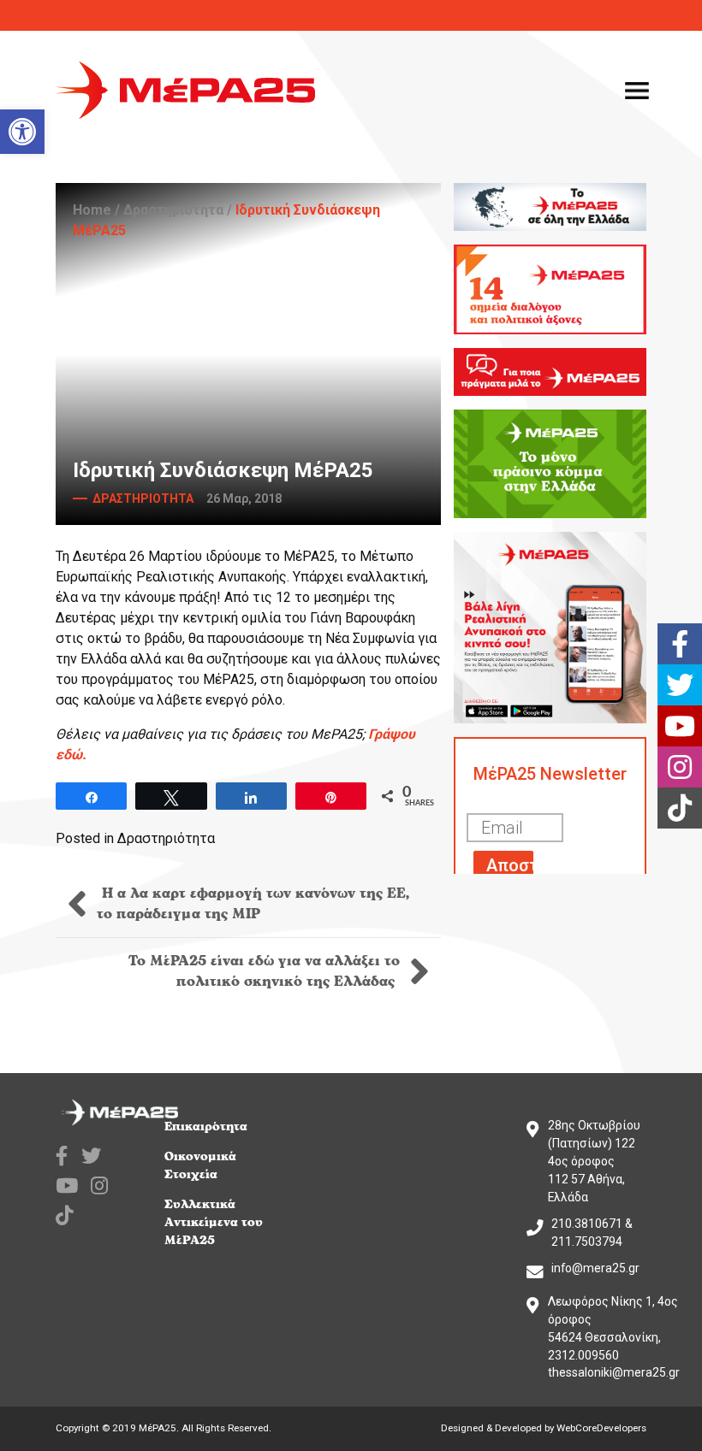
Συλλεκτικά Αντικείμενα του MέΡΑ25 (213, 1222)
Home (92, 210)
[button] (22, 131)
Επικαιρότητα (205, 1126)
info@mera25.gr (595, 1268)
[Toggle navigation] (637, 90)
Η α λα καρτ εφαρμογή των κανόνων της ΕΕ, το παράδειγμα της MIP (253, 903)
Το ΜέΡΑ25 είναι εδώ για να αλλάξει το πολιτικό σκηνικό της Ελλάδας (264, 971)
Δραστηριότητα (173, 210)
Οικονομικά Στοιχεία (200, 1165)
